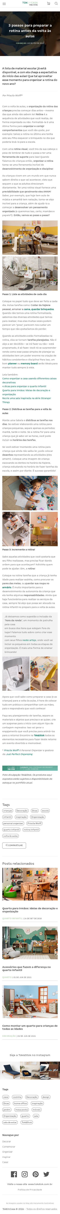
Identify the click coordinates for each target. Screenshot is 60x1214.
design (45, 1097)
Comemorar (8, 1146)
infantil (7, 817)
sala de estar (10, 1122)
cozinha (17, 1097)
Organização (37, 817)
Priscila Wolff (11, 750)
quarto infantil (11, 829)
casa (5, 1097)
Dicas (35, 810)
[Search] (56, 4)
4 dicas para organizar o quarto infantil (24, 386)
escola (45, 810)
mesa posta (21, 1109)
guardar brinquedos (42, 309)
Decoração (22, 810)
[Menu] (4, 4)
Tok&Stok (39, 735)
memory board (29, 363)
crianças (7, 810)
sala (36, 1116)
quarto (25, 1116)
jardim (6, 1109)
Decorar (6, 1141)
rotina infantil (31, 829)
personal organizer (13, 823)
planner (12, 363)
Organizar (7, 1152)
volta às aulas (10, 836)
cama (27, 309)
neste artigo (29, 640)
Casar (5, 1162)
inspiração (21, 817)
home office (20, 1103)
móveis (36, 1109)
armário (6, 587)
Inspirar (6, 1157)
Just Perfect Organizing (19, 754)
